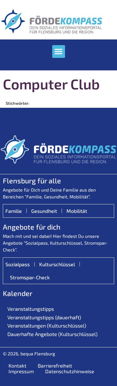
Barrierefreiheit (55, 365)
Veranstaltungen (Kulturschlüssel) (46, 325)
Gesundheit (44, 211)
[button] (58, 51)
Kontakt (17, 365)
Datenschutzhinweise (69, 371)
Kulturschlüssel (57, 264)
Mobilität (76, 211)
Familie (13, 211)
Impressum (21, 371)
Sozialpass (17, 264)
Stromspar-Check (30, 277)
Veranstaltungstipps (30, 309)
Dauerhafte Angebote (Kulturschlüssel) (52, 334)
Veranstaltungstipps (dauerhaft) (44, 317)
